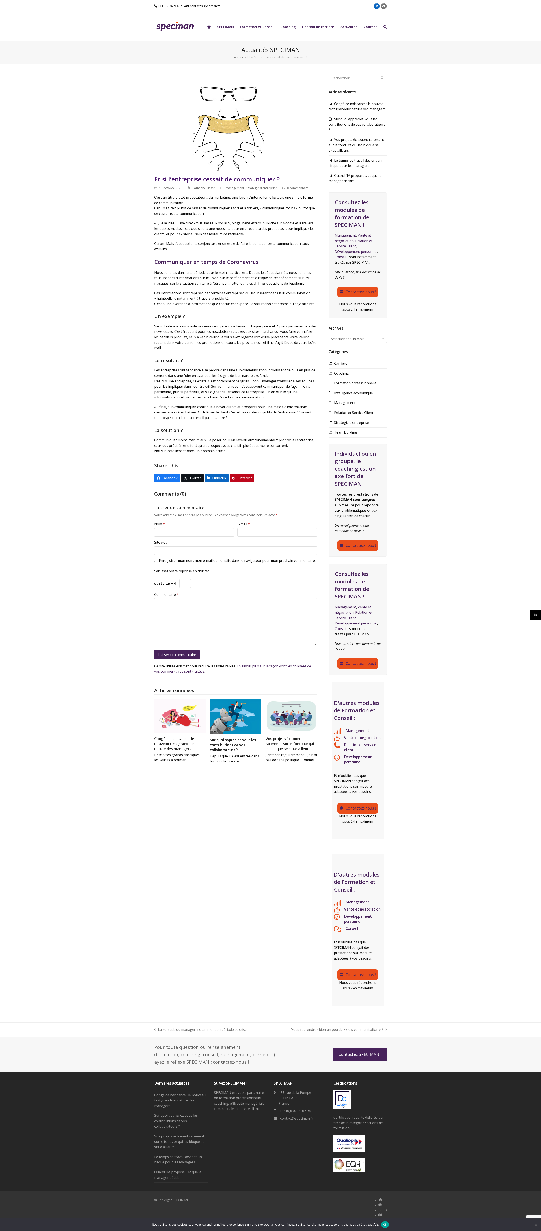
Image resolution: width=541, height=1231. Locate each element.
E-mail (243, 524)
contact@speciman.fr (205, 6)
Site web (161, 542)
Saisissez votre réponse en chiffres (181, 571)
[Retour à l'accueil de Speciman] (380, 1200)
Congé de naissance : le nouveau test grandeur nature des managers (174, 743)
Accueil (238, 57)
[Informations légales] (380, 1205)
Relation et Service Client (353, 412)
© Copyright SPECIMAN (171, 1200)
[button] (385, 27)
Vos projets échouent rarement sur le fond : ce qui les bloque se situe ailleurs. (290, 743)
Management (234, 188)
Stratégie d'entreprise (261, 188)
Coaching (341, 373)
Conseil (340, 257)
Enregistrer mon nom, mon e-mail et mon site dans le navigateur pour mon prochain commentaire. (237, 560)
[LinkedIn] (377, 6)
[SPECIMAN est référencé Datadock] (342, 1108)
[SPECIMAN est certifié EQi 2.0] (349, 1170)
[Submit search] (382, 78)
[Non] (536, 1225)
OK (385, 1224)
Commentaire (166, 594)
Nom (159, 524)
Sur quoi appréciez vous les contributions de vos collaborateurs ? (233, 745)
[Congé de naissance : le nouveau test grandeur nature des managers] (180, 715)
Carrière (340, 363)
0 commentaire (298, 188)
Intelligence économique (353, 393)
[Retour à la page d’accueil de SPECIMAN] (209, 27)
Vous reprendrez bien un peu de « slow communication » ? (337, 1029)
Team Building (345, 432)
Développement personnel (356, 251)
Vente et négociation (362, 737)
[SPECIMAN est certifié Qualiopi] (349, 1151)
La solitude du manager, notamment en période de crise (200, 1029)
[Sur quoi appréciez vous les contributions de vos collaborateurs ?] (235, 716)
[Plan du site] (380, 1215)
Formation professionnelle (355, 383)
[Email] (384, 6)
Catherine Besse (203, 188)
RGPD (382, 1210)
